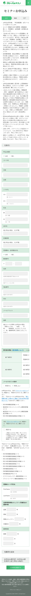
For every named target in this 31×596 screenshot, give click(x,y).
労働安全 (6, 524)
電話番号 (6, 287)
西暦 (4, 534)
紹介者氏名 (26, 365)
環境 (4, 514)
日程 (4, 170)
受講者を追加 (9, 552)
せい (4, 194)
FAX (4, 298)
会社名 (5, 226)
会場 (4, 179)
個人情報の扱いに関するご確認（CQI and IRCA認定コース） (15, 398)
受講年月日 (26, 359)
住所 (4, 268)
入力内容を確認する (15, 567)
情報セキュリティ (8, 519)
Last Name (6, 495)
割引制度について (18, 350)
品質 (4, 509)
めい (4, 201)
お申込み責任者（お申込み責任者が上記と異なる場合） (15, 560)
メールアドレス (8, 310)
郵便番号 (6, 258)
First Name (6, 489)
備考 (4, 320)
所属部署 (6, 238)
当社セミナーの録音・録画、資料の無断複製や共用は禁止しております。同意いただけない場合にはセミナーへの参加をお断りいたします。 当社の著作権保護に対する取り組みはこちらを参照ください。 (15, 583)
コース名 (6, 160)
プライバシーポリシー (22, 390)
